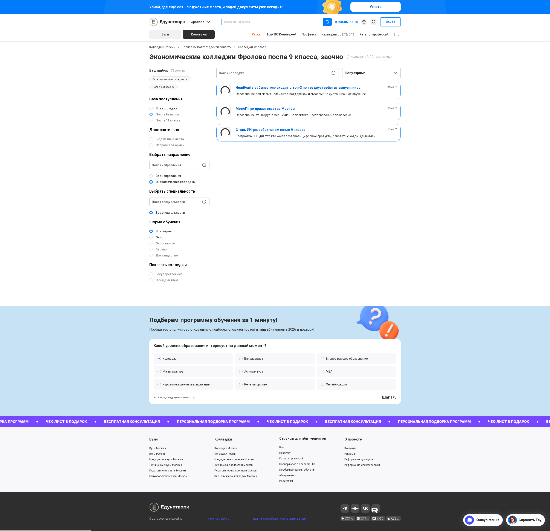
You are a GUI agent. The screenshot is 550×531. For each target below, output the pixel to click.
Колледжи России (162, 47)
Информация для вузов (358, 459)
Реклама (349, 453)
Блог (397, 34)
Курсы (256, 34)
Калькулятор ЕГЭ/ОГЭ (338, 34)
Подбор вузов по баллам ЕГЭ (297, 464)
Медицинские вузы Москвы (166, 459)
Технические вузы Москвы (165, 465)
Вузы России (157, 453)
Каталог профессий (373, 34)
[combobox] (275, 22)
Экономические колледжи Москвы (235, 476)
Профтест (309, 34)
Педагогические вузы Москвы (167, 470)
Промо (390, 87)
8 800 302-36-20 (346, 22)
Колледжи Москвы (225, 448)
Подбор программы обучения (297, 469)
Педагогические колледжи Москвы (235, 470)
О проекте (353, 439)
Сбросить (178, 70)
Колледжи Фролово (252, 47)
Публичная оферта (217, 518)
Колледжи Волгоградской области (207, 47)
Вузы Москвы (157, 448)
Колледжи (223, 439)
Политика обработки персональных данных (279, 518)
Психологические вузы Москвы (168, 476)
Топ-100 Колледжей (281, 34)
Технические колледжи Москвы (233, 465)
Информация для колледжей (362, 465)
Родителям (286, 480)
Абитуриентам (287, 475)
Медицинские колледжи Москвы (234, 459)
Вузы (153, 439)
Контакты (350, 448)
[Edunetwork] (167, 22)
